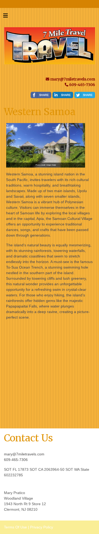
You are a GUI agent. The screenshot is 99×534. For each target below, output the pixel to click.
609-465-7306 (16, 460)
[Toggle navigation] (5, 17)
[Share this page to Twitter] (84, 95)
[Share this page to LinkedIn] (63, 95)
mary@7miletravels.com (24, 454)
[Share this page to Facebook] (41, 95)
